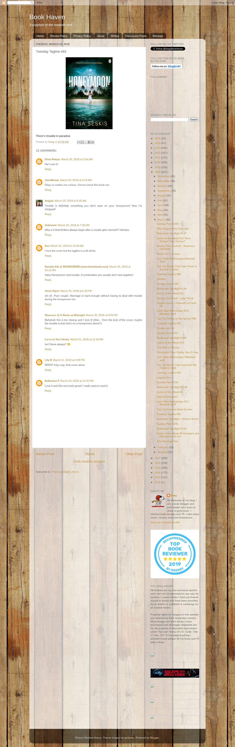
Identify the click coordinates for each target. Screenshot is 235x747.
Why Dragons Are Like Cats (173, 228)
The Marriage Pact (167, 441)
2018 (158, 172)
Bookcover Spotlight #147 (172, 233)
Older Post (134, 454)
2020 (158, 162)
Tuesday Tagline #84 (169, 274)
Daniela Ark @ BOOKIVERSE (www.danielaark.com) (76, 266)
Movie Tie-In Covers (168, 254)
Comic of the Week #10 (170, 342)
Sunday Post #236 (167, 382)
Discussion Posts (136, 36)
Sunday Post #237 (167, 333)
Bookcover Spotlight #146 (172, 288)
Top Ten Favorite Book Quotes (174, 409)
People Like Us (165, 328)
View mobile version (89, 461)
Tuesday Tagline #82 (169, 372)
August (162, 195)
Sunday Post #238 (167, 284)
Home (40, 36)
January (163, 452)
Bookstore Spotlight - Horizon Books (178, 419)
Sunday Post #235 (167, 424)
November (164, 181)
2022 (158, 153)
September (164, 190)
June (161, 205)
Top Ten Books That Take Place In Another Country (177, 268)
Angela (49, 200)
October (163, 186)
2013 (158, 477)
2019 (158, 167)
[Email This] (79, 142)
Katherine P (52, 381)
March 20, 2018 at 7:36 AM (73, 225)
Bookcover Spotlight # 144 (172, 387)
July (160, 200)
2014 (158, 472)
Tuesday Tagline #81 (169, 414)
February (163, 447)
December (164, 176)
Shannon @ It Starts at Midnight (65, 315)
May (160, 210)
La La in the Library (57, 339)
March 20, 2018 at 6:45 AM (70, 200)
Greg (174, 495)
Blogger (154, 737)
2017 (158, 458)
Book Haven (47, 17)
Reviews (158, 36)
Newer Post (45, 454)
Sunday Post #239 (167, 224)
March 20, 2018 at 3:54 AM (77, 159)
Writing (115, 36)
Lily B (48, 360)
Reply (48, 169)
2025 (158, 138)
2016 (158, 463)
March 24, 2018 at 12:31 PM (76, 381)
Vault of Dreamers (167, 396)
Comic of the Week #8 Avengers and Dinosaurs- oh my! (178, 435)
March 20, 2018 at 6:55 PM (102, 315)
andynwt (129, 737)
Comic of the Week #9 (169, 392)
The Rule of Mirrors (168, 347)
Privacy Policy (82, 36)
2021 (158, 157)
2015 (158, 467)
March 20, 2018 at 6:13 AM (76, 180)
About (100, 36)
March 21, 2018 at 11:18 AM (86, 339)
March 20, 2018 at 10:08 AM (67, 245)
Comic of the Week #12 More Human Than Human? (174, 240)
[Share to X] (86, 142)
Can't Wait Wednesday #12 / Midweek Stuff (173, 403)
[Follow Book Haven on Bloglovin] (166, 68)
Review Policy (58, 36)
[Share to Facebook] (89, 142)
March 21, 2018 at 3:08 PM (69, 360)
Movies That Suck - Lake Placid (175, 298)
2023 (158, 148)
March (162, 219)
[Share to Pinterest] (93, 142)
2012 (158, 482)
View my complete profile (165, 522)
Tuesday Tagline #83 (169, 323)
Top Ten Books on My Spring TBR (176, 318)
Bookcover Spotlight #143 (172, 428)
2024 (158, 143)
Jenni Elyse (52, 291)
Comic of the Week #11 (170, 293)
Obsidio (161, 279)
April (160, 214)
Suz (47, 245)
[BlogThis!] (82, 142)
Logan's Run (164, 377)
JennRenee (52, 180)
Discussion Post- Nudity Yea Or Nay (177, 352)
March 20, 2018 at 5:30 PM (76, 291)
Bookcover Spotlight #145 (172, 338)
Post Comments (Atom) (65, 471)
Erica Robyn (52, 159)
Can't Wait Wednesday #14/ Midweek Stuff (173, 312)
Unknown (51, 225)
